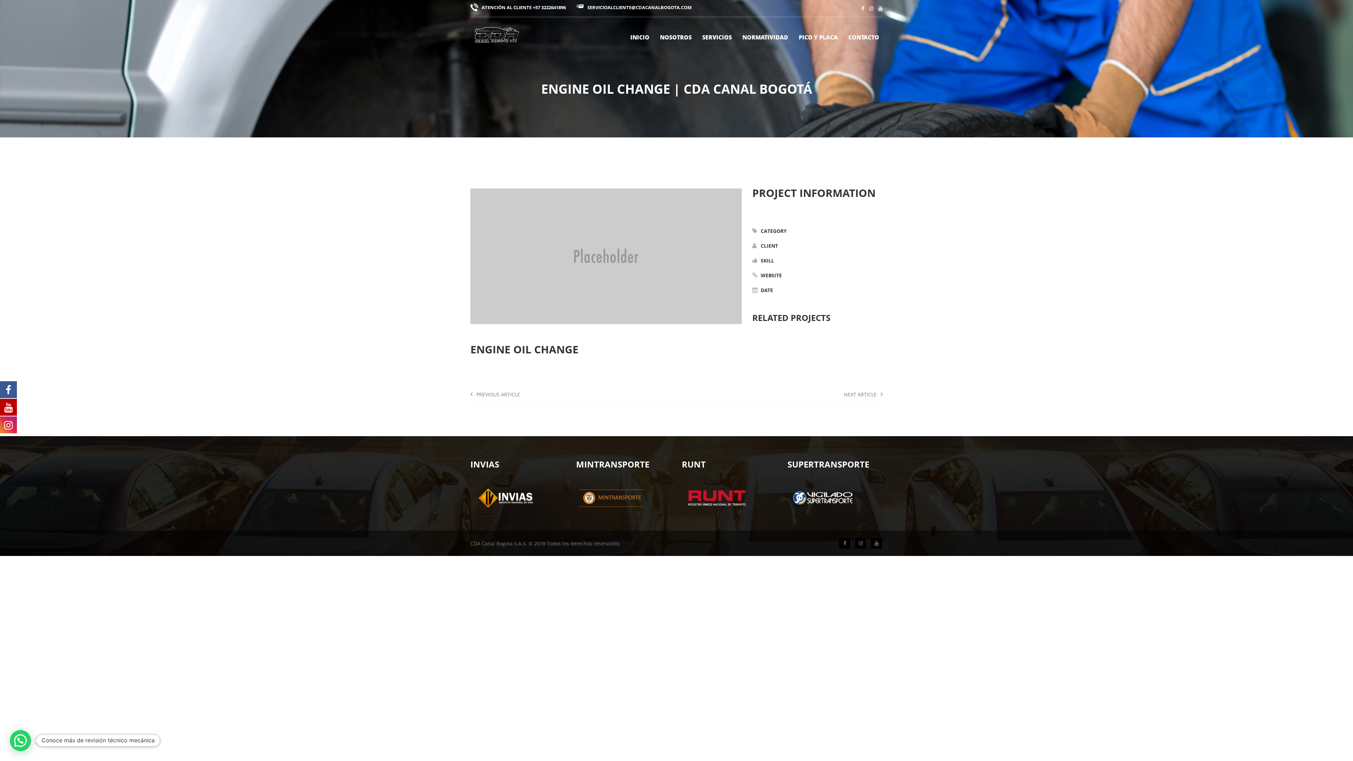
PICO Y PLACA (818, 37)
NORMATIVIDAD (765, 37)
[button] (20, 740)
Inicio (639, 37)
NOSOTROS (676, 37)
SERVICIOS (717, 37)
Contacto (863, 37)
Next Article (861, 394)
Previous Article (497, 394)
